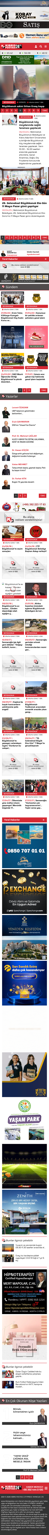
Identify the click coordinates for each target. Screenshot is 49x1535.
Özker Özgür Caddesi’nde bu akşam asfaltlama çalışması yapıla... (28, 1374)
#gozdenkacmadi (33, 254)
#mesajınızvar (12, 255)
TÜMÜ (44, 110)
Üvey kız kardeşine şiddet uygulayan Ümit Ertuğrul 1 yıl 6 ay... (30, 1258)
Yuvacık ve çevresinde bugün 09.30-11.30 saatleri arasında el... (30, 1246)
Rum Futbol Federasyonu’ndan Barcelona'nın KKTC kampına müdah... (30, 1384)
